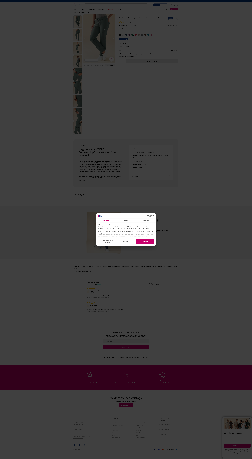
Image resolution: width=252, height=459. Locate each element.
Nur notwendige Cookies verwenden (107, 241)
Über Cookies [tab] (146, 220)
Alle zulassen (145, 241)
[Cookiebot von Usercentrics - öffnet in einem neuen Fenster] (148, 216)
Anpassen (125, 241)
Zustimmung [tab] (106, 220)
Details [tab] (126, 220)
